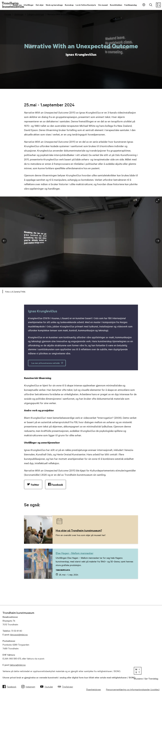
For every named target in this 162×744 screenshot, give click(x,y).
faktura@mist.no (18, 664)
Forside (7, 14)
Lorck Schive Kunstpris (86, 4)
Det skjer (40, 4)
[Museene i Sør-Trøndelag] (158, 6)
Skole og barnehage (54, 4)
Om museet (103, 4)
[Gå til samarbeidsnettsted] (146, 671)
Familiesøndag (130, 4)
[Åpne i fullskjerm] (158, 200)
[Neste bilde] (158, 241)
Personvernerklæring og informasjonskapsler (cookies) (132, 689)
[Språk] (143, 5)
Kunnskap (69, 4)
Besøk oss (17, 4)
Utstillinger (29, 4)
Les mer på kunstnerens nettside (45, 362)
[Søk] (151, 5)
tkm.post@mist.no (19, 634)
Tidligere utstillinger (35, 14)
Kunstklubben (116, 4)
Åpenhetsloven (93, 689)
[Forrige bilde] (4, 241)
